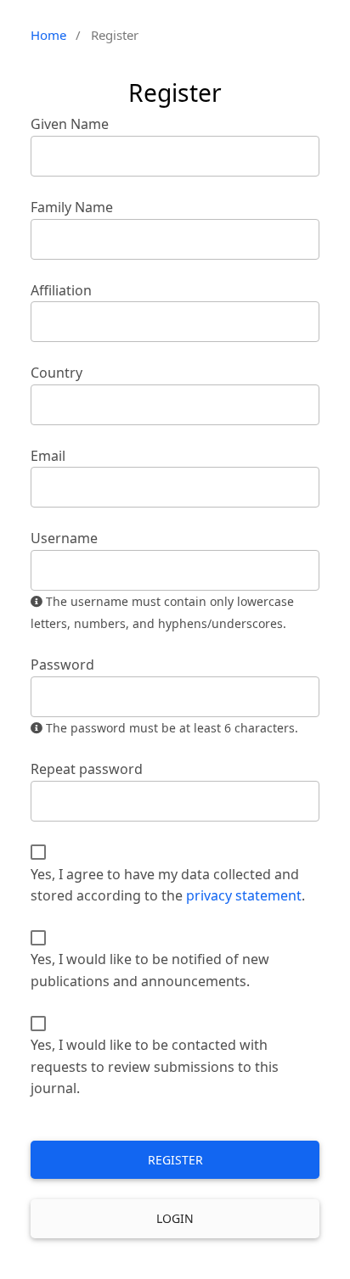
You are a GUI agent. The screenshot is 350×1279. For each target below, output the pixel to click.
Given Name (70, 124)
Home (48, 34)
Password (62, 664)
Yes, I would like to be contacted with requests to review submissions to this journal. (155, 1066)
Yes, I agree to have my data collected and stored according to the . (168, 885)
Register (175, 1160)
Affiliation (61, 290)
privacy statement (244, 895)
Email (48, 455)
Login (175, 1218)
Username (64, 538)
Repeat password (87, 769)
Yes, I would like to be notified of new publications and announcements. (150, 970)
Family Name (72, 207)
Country (56, 372)
